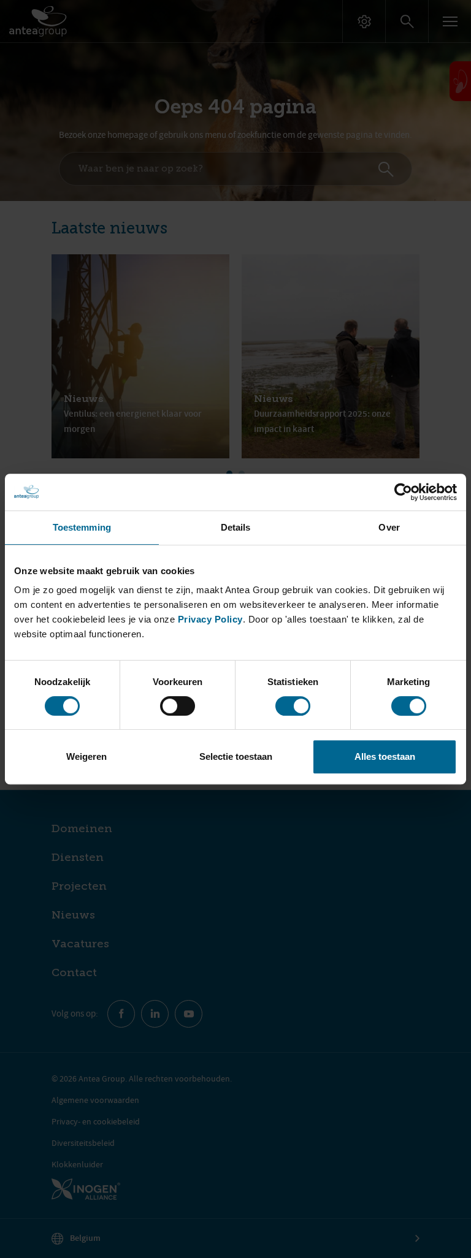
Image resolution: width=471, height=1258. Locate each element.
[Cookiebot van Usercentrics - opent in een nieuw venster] (403, 492)
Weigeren (86, 756)
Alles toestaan (384, 756)
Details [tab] (236, 527)
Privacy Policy (210, 619)
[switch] (177, 706)
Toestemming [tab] (82, 527)
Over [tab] (388, 527)
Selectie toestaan (235, 756)
